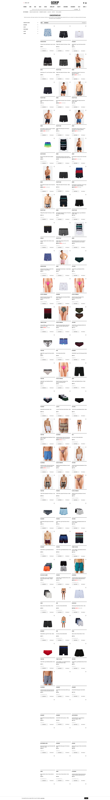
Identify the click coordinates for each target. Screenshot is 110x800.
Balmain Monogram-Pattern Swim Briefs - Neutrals (79, 746)
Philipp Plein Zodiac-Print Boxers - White (47, 212)
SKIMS (41, 603)
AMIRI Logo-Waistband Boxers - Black (78, 381)
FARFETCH (58, 48)
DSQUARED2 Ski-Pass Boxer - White (62, 717)
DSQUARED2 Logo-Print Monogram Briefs (79, 353)
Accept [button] (86, 798)
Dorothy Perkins (43, 301)
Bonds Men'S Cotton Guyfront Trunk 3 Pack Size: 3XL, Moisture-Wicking (78, 129)
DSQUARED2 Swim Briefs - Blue (45, 409)
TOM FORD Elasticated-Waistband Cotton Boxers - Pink (79, 466)
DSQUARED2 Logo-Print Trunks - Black (47, 633)
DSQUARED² (74, 41)
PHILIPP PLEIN (58, 41)
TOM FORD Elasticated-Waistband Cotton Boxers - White (47, 438)
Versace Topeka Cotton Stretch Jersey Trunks (47, 241)
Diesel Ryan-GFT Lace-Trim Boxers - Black (47, 72)
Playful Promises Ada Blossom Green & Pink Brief (63, 466)
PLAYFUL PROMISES (43, 294)
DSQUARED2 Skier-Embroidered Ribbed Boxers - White (63, 297)
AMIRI (73, 378)
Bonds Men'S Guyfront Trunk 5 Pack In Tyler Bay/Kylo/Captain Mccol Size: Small (63, 157)
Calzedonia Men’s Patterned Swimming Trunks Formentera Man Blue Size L (47, 466)
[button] (30, 23)
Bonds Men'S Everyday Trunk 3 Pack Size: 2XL (63, 101)
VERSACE (41, 238)
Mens (42, 22)
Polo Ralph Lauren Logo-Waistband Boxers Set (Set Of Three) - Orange (46, 578)
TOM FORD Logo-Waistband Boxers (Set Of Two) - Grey (63, 578)
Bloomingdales (43, 48)
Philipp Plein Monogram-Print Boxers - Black (63, 129)
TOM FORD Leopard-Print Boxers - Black (63, 493)
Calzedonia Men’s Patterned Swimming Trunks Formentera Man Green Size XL (63, 438)
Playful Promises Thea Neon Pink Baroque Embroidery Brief (46, 297)
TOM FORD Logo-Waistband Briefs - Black (79, 409)
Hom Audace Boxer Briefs (60, 353)
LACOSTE (57, 406)
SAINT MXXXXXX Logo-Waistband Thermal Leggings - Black (78, 718)
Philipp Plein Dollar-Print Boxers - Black (63, 72)
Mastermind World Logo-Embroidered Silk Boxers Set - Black (47, 746)
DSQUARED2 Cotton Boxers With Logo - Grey (63, 690)
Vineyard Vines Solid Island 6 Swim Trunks (47, 44)
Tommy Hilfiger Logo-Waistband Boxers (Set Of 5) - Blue (79, 550)
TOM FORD (73, 266)
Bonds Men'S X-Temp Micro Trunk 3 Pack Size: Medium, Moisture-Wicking (79, 185)
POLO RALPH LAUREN (43, 575)
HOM (57, 350)
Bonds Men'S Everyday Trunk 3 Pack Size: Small (47, 185)
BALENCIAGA (74, 603)
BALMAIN (73, 743)
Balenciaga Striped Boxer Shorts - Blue (78, 605)
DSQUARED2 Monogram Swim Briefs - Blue (47, 522)
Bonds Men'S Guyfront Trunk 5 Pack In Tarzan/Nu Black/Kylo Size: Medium (78, 241)
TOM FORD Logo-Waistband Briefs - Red (47, 661)
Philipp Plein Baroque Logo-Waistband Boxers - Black (78, 213)
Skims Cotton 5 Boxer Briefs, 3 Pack (46, 605)
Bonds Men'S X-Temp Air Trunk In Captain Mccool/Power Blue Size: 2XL (47, 129)
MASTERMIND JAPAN (43, 743)
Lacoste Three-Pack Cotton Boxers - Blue (63, 409)
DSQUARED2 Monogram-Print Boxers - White (63, 746)
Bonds (57, 105)
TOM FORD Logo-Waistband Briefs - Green (78, 269)
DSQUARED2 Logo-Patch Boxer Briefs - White (79, 45)
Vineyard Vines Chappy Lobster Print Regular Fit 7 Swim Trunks (46, 269)
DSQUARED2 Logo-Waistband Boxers (47, 549)
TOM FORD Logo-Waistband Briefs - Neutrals (46, 382)
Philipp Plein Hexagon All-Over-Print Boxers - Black (62, 241)
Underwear (46, 22)
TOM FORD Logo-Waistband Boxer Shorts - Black (79, 662)
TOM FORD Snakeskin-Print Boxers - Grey (47, 493)
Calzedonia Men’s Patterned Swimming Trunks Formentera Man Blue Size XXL (47, 690)
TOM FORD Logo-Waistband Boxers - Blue (63, 549)
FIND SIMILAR (51, 50)
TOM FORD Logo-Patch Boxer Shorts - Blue (63, 522)
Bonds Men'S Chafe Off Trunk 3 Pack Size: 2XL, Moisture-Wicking (63, 213)
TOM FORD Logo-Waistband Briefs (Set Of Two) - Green (79, 326)
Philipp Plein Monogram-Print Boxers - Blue (47, 101)
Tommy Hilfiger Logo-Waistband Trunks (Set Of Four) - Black (47, 326)
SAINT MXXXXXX (75, 715)
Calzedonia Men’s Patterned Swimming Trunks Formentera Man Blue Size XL (79, 578)
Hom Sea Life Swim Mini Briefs (77, 437)
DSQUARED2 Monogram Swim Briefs (78, 689)
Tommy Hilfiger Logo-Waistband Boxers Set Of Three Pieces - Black (63, 662)
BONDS (73, 69)
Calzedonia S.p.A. (75, 582)
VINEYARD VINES (43, 41)
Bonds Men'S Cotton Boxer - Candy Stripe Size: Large (63, 269)
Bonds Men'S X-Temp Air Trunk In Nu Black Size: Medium (78, 73)
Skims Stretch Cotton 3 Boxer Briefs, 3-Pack (47, 775)
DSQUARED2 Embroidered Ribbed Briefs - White (47, 718)
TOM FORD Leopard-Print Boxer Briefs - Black (47, 354)
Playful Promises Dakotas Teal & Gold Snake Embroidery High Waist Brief (62, 326)
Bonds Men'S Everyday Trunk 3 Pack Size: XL (79, 157)
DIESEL (41, 69)
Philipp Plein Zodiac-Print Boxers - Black (63, 44)
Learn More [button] (42, 798)
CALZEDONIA (58, 434)
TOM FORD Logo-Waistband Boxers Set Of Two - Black (79, 522)
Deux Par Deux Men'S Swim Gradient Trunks (46, 157)
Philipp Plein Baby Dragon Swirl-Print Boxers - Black (78, 101)
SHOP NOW (44, 50)
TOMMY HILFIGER (43, 322)
